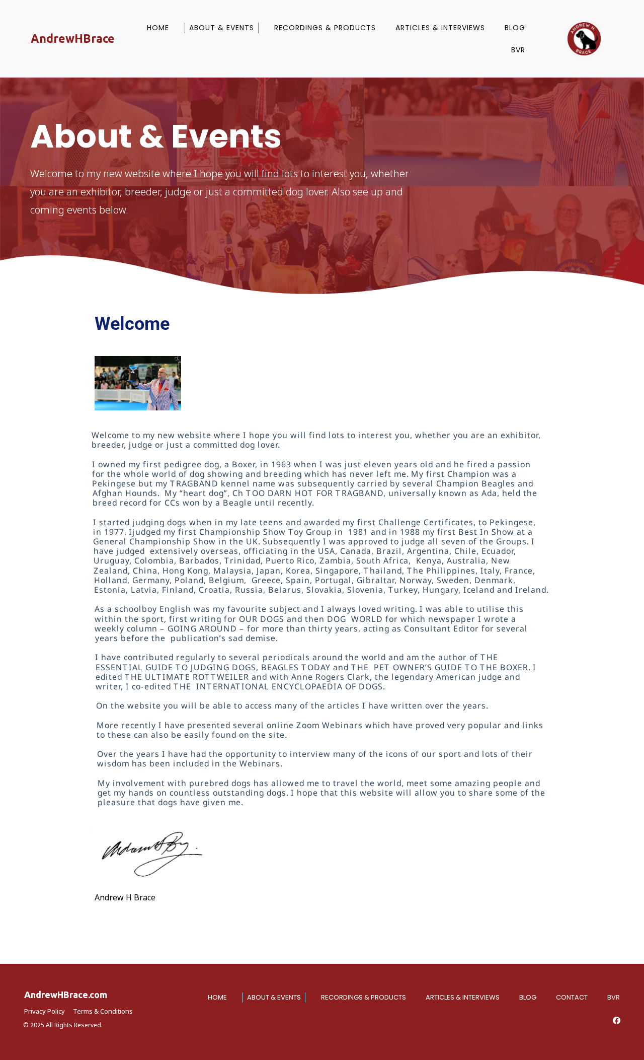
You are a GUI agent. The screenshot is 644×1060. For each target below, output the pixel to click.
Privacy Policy (44, 1011)
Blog (515, 28)
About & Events (221, 28)
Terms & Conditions (103, 1011)
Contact (572, 997)
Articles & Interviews (440, 28)
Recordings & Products (325, 28)
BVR (518, 50)
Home (158, 28)
